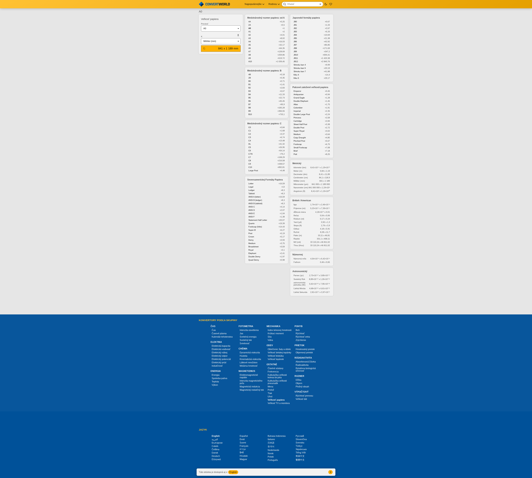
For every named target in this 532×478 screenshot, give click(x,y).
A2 (249, 35)
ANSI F (251, 217)
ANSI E (251, 213)
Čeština (215, 449)
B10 (250, 114)
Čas (214, 330)
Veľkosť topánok (276, 359)
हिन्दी (242, 452)
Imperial (297, 111)
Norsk (270, 453)
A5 (249, 45)
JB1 (295, 25)
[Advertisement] (266, 306)
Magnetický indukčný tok (252, 390)
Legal (250, 187)
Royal (250, 250)
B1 (249, 84)
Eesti (242, 439)
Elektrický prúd (219, 362)
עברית (243, 449)
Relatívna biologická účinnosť (306, 369)
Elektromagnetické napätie (249, 376)
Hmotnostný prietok (305, 349)
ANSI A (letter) (254, 197)
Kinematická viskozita (250, 359)
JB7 (295, 45)
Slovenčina (301, 439)
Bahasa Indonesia (277, 436)
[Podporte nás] (330, 4)
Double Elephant (301, 101)
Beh (298, 330)
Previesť (204, 24)
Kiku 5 (296, 78)
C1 (249, 131)
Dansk (215, 453)
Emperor (297, 91)
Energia (215, 375)
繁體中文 (300, 460)
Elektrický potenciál (221, 359)
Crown (251, 237)
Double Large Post (302, 114)
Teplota (215, 381)
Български (217, 443)
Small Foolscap (300, 147)
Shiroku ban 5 (300, 68)
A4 (249, 41)
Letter (251, 183)
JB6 (295, 41)
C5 (249, 147)
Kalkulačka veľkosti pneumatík (277, 382)
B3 (249, 91)
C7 (249, 157)
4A (249, 21)
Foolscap (298, 144)
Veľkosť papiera (276, 400)
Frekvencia (273, 371)
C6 (249, 150)
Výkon (215, 385)
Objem (299, 383)
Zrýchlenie (301, 340)
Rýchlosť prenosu (304, 396)
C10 (250, 167)
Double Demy (254, 256)
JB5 (295, 38)
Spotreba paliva (219, 378)
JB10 (296, 55)
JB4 (295, 35)
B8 (249, 108)
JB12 (296, 61)
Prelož (271, 390)
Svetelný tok (246, 340)
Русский (300, 436)
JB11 (296, 58)
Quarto (251, 223)
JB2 (295, 28)
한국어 (271, 446)
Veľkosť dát (301, 399)
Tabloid (251, 193)
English (233, 472)
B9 (249, 111)
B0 (249, 81)
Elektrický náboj (219, 352)
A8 (249, 55)
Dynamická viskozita (250, 352)
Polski (271, 457)
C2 (249, 134)
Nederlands (273, 450)
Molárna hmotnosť (249, 366)
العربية (215, 439)
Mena (270, 386)
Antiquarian (299, 94)
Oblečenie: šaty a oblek (279, 349)
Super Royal (299, 131)
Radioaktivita (302, 365)
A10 (250, 61)
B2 (249, 88)
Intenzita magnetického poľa (251, 382)
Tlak (270, 393)
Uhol (270, 396)
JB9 (295, 51)
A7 (249, 51)
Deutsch (216, 456)
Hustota (243, 356)
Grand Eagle (299, 98)
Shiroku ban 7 (300, 71)
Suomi (243, 442)
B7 (249, 104)
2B (249, 78)
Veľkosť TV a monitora (279, 403)
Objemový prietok (304, 352)
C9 (249, 164)
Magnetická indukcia (250, 386)
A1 (249, 31)
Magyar (243, 459)
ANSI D (251, 210)
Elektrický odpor (219, 356)
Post (250, 233)
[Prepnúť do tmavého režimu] (325, 4)
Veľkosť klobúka (276, 356)
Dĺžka (298, 380)
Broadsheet (253, 247)
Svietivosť (245, 343)
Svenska (300, 442)
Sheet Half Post (300, 124)
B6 (249, 101)
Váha (270, 340)
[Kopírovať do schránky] (204, 48)
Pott (295, 154)
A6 (249, 48)
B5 (249, 98)
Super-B (252, 230)
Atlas (296, 104)
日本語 (271, 443)
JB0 (295, 21)
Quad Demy (253, 260)
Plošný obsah (302, 386)
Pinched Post (299, 141)
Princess (297, 118)
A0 (249, 28)
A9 (249, 58)
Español (244, 436)
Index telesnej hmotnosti (279, 330)
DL (249, 144)
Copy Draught (300, 137)
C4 (249, 140)
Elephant (252, 253)
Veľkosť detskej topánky (279, 352)
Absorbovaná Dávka (306, 362)
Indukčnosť (217, 366)
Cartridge (298, 121)
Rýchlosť (300, 333)
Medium (251, 243)
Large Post (253, 170)
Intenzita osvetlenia (249, 330)
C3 (249, 137)
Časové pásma (219, 333)
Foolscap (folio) (255, 227)
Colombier (298, 108)
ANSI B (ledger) (255, 200)
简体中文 (300, 456)
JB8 (295, 48)
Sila (270, 337)
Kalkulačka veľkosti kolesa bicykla (277, 376)
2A (249, 25)
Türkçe (299, 446)
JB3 (295, 31)
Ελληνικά (216, 459)
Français (244, 446)
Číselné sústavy (275, 368)
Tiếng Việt (301, 452)
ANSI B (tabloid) (255, 203)
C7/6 (250, 154)
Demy (251, 240)
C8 (249, 160)
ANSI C (251, 207)
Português (273, 460)
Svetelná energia (248, 337)
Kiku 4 (296, 75)
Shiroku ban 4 (300, 65)
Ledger (251, 190)
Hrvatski (244, 456)
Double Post (299, 127)
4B (249, 74)
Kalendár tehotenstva (222, 337)
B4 (249, 94)
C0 (249, 127)
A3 (249, 38)
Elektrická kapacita (221, 346)
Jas (241, 333)
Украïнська (301, 449)
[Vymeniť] (238, 35)
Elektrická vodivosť (221, 349)
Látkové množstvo (248, 362)
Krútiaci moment (276, 333)
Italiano (271, 439)
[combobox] (302, 4)
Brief (296, 151)
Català (215, 446)
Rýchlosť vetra (303, 337)
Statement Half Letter (257, 220)
